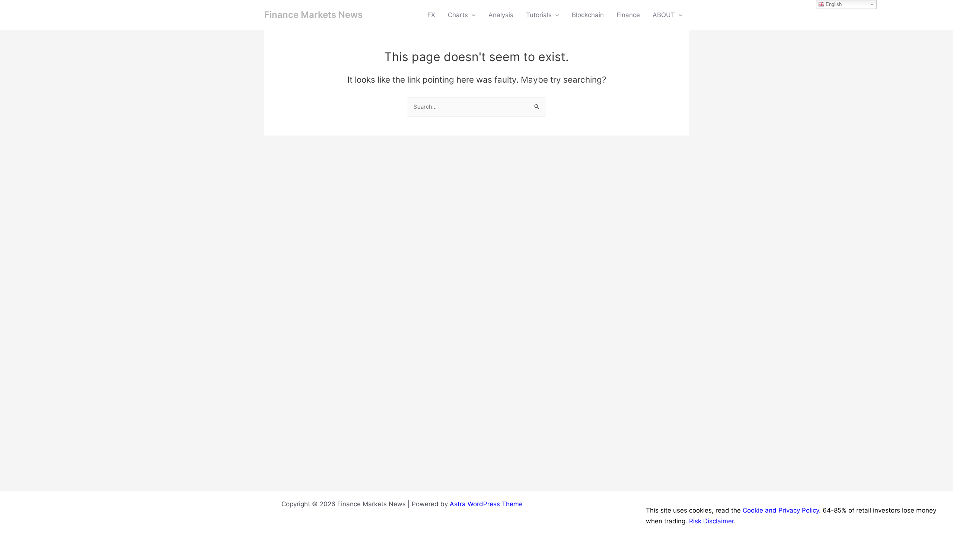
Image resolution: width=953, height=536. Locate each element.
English (833, 4)
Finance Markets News (313, 14)
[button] (471, 15)
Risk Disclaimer (711, 521)
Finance (628, 15)
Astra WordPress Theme (486, 504)
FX (431, 15)
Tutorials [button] (539, 15)
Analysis (500, 15)
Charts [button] (458, 15)
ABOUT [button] (664, 15)
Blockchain (588, 15)
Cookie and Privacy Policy (781, 510)
